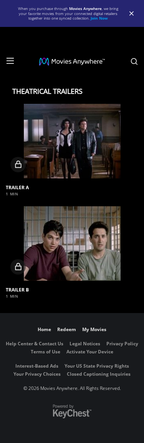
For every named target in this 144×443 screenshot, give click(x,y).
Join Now (99, 18)
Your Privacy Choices (37, 374)
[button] (72, 141)
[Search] (134, 61)
